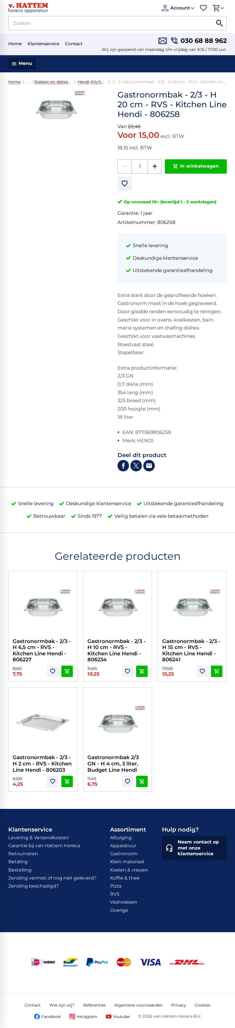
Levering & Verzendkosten (38, 837)
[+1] (155, 166)
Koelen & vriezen (129, 870)
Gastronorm (124, 853)
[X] (136, 465)
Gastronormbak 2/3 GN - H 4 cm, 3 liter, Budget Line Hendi (113, 763)
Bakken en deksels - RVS (52, 82)
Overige (119, 910)
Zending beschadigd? (33, 886)
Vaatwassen (123, 902)
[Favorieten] (203, 8)
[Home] (82, 8)
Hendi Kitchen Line (92, 82)
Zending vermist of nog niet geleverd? (52, 878)
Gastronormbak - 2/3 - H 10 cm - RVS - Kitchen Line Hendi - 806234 (116, 650)
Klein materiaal (127, 861)
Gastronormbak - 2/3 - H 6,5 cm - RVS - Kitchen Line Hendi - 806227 (42, 650)
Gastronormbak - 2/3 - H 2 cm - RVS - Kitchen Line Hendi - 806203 (42, 763)
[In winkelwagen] (67, 671)
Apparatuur (123, 845)
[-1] (124, 166)
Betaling (18, 861)
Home (14, 82)
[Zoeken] (219, 23)
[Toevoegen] (124, 183)
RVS (115, 894)
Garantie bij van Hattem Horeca (44, 845)
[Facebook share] (123, 465)
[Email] (149, 465)
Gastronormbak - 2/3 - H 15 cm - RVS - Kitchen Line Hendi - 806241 (191, 650)
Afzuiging (121, 837)
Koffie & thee (125, 878)
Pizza (116, 886)
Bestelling (20, 870)
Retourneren (23, 853)
